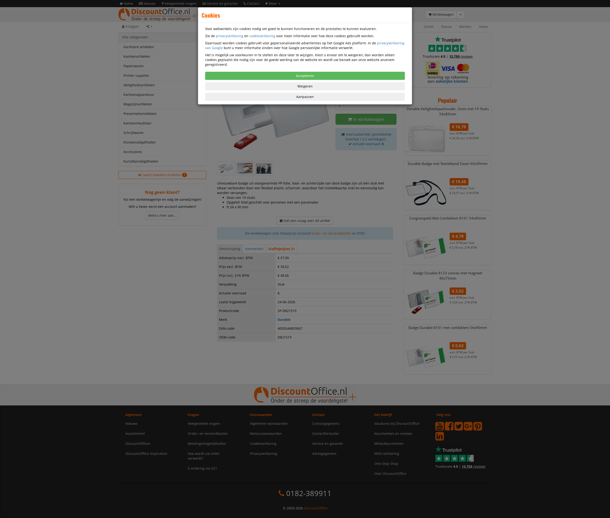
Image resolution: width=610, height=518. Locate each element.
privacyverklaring (229, 36)
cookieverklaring (262, 36)
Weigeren (305, 86)
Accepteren (305, 75)
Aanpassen (305, 96)
